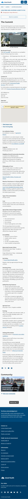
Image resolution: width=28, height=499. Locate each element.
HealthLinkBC (4, 440)
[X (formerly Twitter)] (20, 492)
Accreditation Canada (17, 143)
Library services (5, 467)
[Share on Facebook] (2, 368)
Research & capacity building (8, 461)
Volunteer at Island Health (7, 456)
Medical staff (4, 458)
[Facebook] (4, 492)
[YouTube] (11, 492)
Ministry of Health (5, 443)
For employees (4, 453)
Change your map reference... (10, 12)
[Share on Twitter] (5, 368)
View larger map (7, 124)
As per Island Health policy (10, 260)
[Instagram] (1, 492)
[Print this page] (11, 368)
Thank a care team (5, 434)
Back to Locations (13, 17)
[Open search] (22, 2)
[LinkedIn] (8, 492)
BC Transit (6, 52)
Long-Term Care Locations (17, 6)
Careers (3, 464)
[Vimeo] (17, 492)
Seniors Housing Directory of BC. (15, 89)
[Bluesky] (14, 492)
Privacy (2, 470)
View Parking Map (8, 126)
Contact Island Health (6, 428)
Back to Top (13, 402)
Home (2, 6)
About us (3, 450)
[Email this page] (8, 368)
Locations (7, 6)
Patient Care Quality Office (7, 431)
